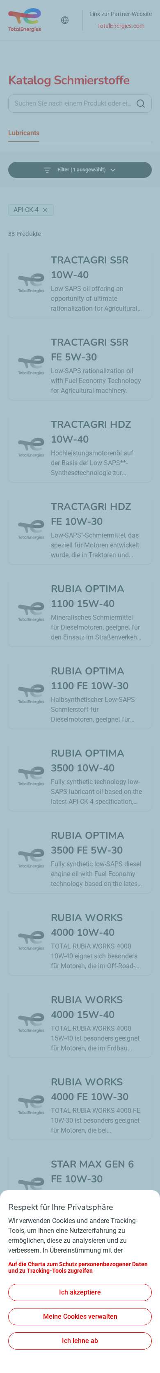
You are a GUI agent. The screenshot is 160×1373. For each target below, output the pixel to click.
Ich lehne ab (80, 1341)
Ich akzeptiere (80, 1292)
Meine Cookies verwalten (80, 1316)
